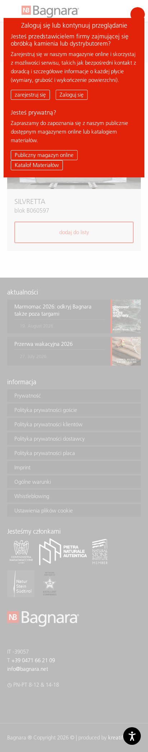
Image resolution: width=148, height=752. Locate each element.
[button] (137, 14)
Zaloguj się (72, 94)
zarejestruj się (30, 94)
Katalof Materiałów (37, 165)
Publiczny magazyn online (44, 155)
